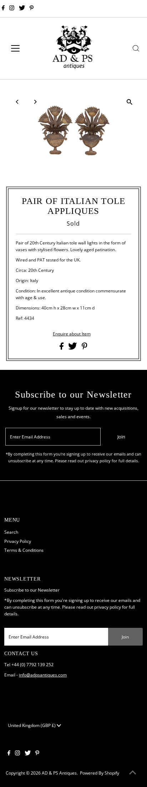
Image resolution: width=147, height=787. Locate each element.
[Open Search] (136, 48)
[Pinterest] (31, 8)
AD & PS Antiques (59, 773)
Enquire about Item (72, 334)
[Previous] (18, 102)
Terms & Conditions (24, 550)
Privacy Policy (17, 541)
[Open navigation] (22, 48)
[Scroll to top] (133, 773)
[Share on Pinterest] (84, 348)
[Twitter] (22, 8)
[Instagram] (11, 8)
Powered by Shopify (99, 773)
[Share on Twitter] (73, 348)
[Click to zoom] (129, 102)
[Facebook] (3, 8)
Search (11, 532)
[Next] (35, 102)
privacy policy (107, 607)
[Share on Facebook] (62, 348)
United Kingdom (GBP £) (32, 725)
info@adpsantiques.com (43, 675)
